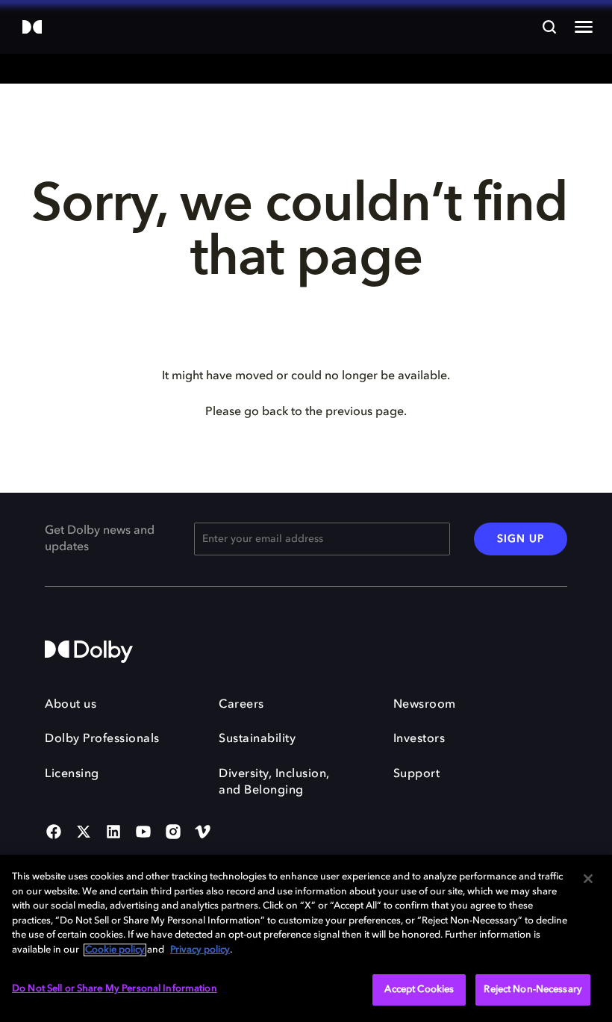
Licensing (72, 774)
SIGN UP (520, 539)
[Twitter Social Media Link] (84, 833)
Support (416, 774)
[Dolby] (32, 28)
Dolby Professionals (102, 739)
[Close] (588, 878)
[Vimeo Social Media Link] (203, 833)
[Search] (549, 27)
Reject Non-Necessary (533, 989)
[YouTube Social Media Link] (143, 833)
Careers (241, 705)
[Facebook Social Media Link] (54, 833)
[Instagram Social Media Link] (173, 833)
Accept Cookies (419, 989)
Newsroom (424, 705)
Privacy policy (200, 950)
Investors (419, 739)
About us (70, 705)
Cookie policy (115, 950)
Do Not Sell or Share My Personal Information (114, 989)
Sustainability (257, 739)
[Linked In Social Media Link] (113, 833)
